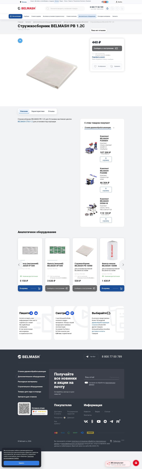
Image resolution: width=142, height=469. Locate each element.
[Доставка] (108, 313)
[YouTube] (67, 313)
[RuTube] (72, 313)
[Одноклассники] (92, 421)
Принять (21, 463)
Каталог (57, 1)
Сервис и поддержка (49, 1)
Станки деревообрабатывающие (32, 371)
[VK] (36, 313)
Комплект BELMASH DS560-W (104, 201)
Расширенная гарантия (72, 413)
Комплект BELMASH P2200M (104, 170)
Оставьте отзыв (38, 408)
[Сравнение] (112, 8)
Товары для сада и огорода (29, 392)
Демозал (70, 418)
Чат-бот (92, 357)
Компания (88, 1)
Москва (24, 2)
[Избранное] (117, 8)
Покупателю (76, 1)
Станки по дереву (36, 16)
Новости (70, 1)
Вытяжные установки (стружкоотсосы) (53, 16)
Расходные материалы (104, 16)
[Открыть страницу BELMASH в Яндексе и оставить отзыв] (24, 408)
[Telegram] (31, 313)
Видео (61, 1)
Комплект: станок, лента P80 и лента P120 (106, 207)
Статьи (65, 1)
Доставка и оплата (39, 1)
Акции (32, 1)
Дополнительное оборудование (87, 16)
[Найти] (48, 8)
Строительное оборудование (30, 387)
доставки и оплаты (98, 331)
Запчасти (114, 16)
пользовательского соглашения (72, 444)
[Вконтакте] (86, 421)
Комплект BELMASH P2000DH (104, 138)
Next (114, 128)
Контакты (82, 1)
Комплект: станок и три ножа (104, 177)
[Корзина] (122, 8)
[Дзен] (105, 421)
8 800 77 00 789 (96, 7)
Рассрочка (58, 418)
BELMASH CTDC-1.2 (25, 122)
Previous (82, 128)
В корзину (106, 159)
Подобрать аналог (98, 57)
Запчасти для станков (27, 397)
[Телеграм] (107, 2)
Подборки (26, 16)
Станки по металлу (72, 16)
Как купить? (57, 422)
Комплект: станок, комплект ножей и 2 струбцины (106, 146)
